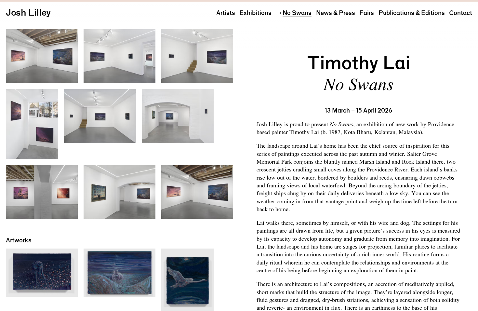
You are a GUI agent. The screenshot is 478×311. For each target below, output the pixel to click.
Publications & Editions (411, 12)
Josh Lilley (28, 12)
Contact (460, 12)
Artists (225, 12)
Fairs (366, 12)
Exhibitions (255, 12)
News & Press (335, 12)
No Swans (297, 12)
